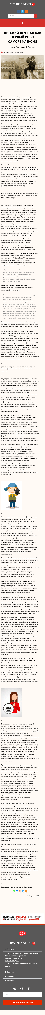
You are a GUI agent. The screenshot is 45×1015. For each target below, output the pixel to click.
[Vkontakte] (17, 891)
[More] (26, 891)
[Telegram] (22, 11)
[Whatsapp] (14, 891)
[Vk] (18, 11)
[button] (22, 949)
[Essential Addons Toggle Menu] (22, 23)
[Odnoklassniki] (26, 11)
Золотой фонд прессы (13, 958)
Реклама (10, 976)
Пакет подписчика (16, 52)
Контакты (11, 981)
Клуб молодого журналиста (15, 956)
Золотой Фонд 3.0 (12, 961)
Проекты (10, 949)
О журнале (11, 972)
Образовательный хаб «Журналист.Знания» (22, 953)
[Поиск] (35, 16)
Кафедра (6, 52)
